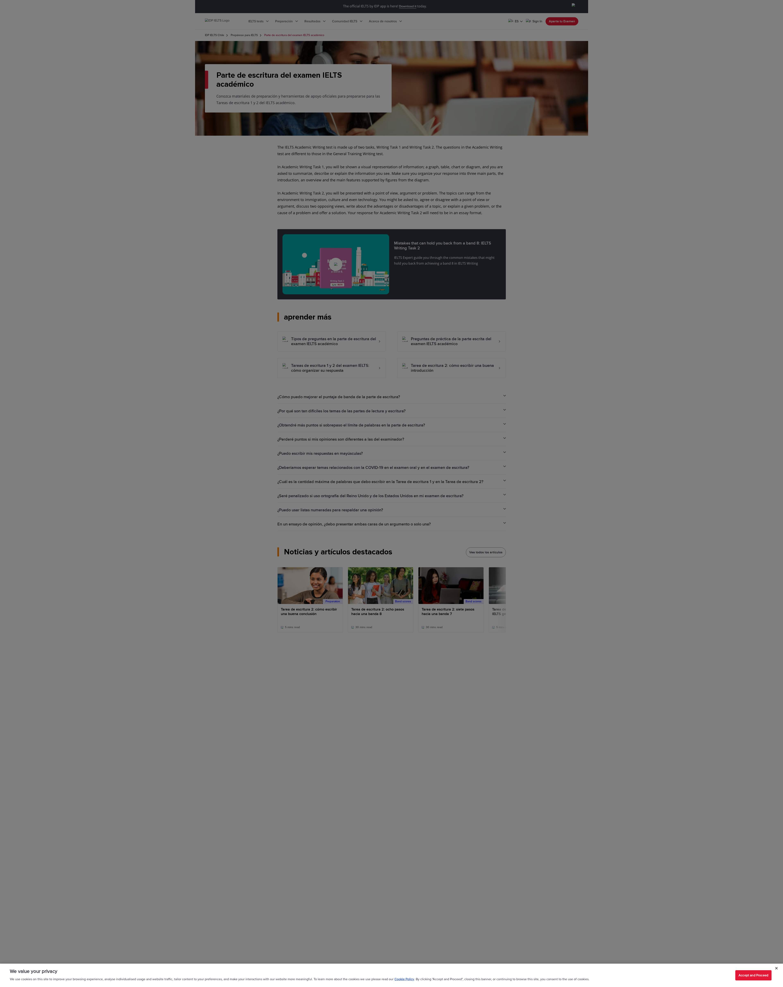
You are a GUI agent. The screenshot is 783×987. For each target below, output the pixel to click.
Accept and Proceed (753, 975)
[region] (391, 975)
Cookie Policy (404, 979)
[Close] (776, 968)
